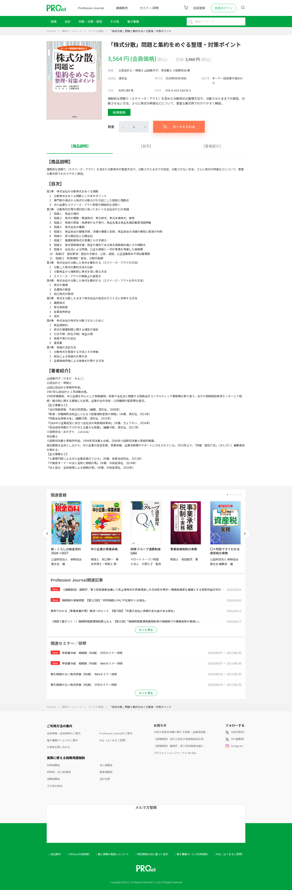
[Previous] (47, 533)
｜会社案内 (54, 854)
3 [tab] (233, 494)
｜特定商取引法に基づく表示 (151, 854)
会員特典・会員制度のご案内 (63, 733)
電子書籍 (133, 21)
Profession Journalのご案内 (116, 733)
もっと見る (146, 630)
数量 (111, 126)
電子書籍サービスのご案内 (62, 740)
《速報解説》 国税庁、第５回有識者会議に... (179, 746)
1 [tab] (227, 494)
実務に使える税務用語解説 (66, 757)
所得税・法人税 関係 (59, 772)
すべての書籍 (95, 31)
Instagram (237, 746)
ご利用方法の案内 (59, 725)
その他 (114, 21)
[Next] (245, 533)
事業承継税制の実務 (183, 549)
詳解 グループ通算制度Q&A (146, 551)
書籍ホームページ (72, 31)
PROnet (51, 31)
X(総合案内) (237, 732)
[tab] (80, 146)
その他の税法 (54, 786)
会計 (68, 21)
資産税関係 (106, 772)
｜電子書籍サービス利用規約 (191, 854)
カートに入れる (184, 126)
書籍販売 (122, 8)
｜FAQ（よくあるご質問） (229, 854)
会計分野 (105, 779)
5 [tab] (240, 494)
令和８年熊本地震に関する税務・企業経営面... (180, 732)
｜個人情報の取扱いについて (112, 854)
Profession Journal (91, 8)
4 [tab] (237, 494)
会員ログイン (223, 8)
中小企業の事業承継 (104, 549)
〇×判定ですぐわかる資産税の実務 (225, 551)
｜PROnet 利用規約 (78, 854)
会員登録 (199, 8)
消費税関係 (53, 779)
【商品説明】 (80, 145)
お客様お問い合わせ (58, 747)
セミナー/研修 (149, 8)
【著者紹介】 (212, 145)
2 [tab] (230, 494)
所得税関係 (53, 765)
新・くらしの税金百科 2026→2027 (66, 551)
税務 (54, 21)
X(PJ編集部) (237, 739)
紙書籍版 (119, 112)
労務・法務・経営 (90, 21)
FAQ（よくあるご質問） (114, 740)
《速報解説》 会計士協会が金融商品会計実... (179, 739)
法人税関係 (106, 765)
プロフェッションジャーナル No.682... (176, 753)
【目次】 (146, 145)
